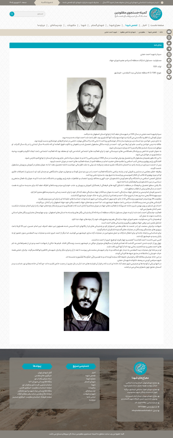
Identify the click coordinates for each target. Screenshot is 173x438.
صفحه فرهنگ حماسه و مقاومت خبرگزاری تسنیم (32, 397)
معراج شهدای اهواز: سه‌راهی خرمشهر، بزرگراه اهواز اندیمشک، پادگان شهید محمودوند (140, 391)
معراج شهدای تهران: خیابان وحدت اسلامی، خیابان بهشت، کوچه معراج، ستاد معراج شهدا (140, 384)
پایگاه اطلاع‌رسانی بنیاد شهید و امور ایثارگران (35, 391)
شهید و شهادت (89, 394)
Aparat (169, 65)
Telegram (169, 48)
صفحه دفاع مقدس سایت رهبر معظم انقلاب (34, 394)
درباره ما (92, 400)
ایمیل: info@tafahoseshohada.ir (144, 410)
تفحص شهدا (152, 32)
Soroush (169, 60)
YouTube (169, 31)
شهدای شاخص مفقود (128, 32)
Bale (169, 71)
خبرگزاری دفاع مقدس (43, 376)
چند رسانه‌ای (91, 391)
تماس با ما (91, 397)
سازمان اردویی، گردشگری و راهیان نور (37, 385)
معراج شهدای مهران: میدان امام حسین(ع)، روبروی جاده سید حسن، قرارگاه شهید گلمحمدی (139, 398)
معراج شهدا (91, 379)
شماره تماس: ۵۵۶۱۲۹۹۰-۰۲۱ (146, 402)
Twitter (169, 43)
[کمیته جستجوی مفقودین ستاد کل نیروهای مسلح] (126, 14)
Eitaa (169, 54)
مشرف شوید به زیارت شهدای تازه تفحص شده (90, 2)
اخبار (94, 373)
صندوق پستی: (147, 407)
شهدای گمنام (90, 382)
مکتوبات (92, 388)
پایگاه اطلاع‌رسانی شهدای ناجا (40, 382)
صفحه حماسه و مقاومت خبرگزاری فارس (35, 388)
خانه (161, 32)
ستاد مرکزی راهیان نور (43, 379)
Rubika (169, 77)
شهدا (93, 385)
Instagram (169, 37)
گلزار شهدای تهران (45, 373)
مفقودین (142, 32)
